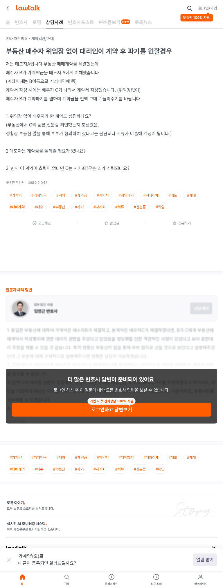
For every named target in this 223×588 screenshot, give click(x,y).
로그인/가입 (207, 8)
